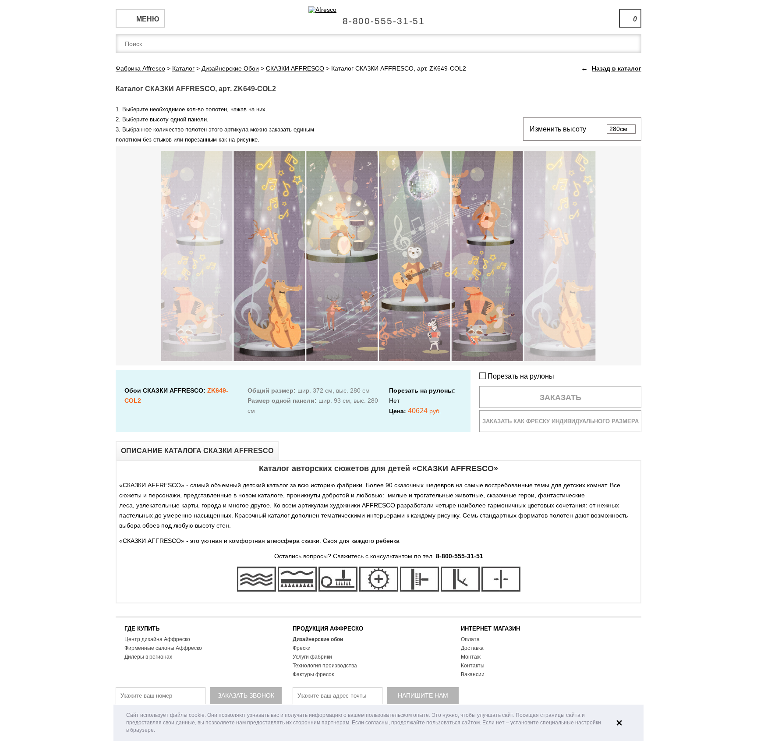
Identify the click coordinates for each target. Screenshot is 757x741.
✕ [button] (619, 723)
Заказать (560, 397)
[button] (157, 731)
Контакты (473, 666)
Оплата (470, 639)
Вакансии (473, 674)
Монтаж (471, 657)
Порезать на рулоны (520, 376)
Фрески (302, 648)
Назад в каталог (616, 68)
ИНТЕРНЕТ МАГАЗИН (490, 628)
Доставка (472, 648)
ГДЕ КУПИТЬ (141, 628)
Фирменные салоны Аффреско (163, 648)
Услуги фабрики (312, 657)
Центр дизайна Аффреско (157, 639)
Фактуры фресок (313, 674)
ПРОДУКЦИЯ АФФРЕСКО (328, 628)
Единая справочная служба (378, 17)
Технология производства (325, 666)
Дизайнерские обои (318, 639)
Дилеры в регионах (148, 657)
